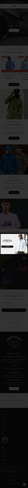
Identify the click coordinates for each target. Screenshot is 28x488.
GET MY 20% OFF (7, 246)
